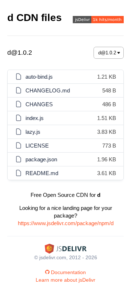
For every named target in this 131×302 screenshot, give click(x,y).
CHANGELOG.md (47, 90)
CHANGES (39, 104)
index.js (34, 118)
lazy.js (32, 132)
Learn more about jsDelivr (65, 280)
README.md (41, 173)
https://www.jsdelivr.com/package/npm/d (66, 223)
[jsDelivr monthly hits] (98, 20)
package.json (41, 159)
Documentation (68, 272)
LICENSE (37, 145)
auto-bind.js (39, 77)
